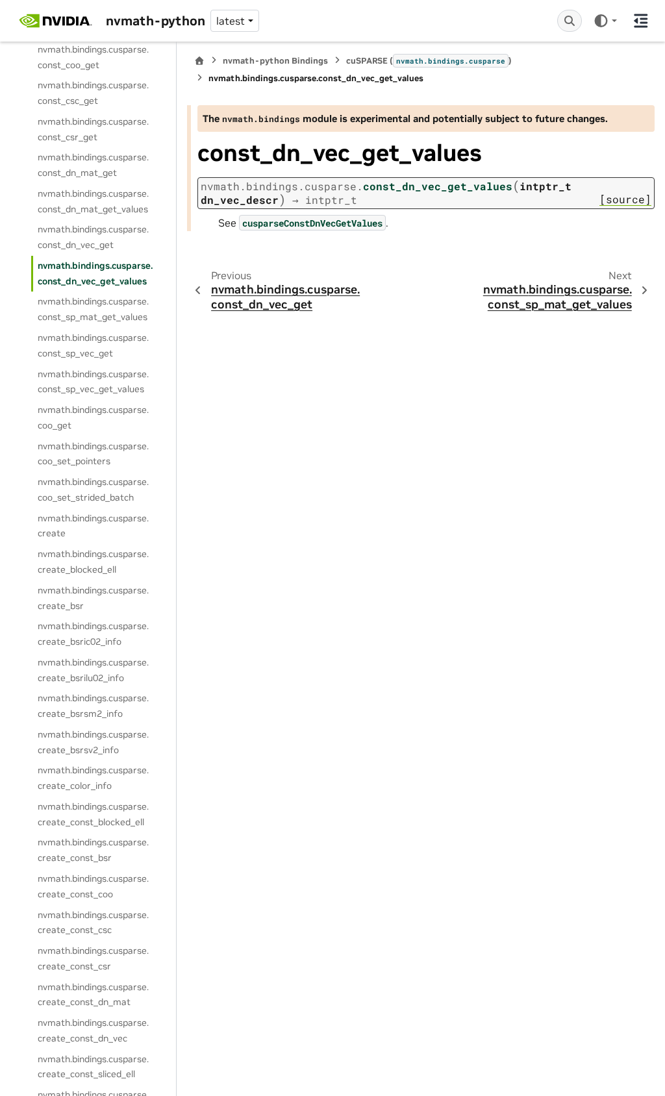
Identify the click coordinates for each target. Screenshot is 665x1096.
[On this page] (641, 21)
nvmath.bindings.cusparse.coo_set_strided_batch (93, 489)
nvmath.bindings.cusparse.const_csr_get (93, 129)
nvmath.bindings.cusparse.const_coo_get (93, 57)
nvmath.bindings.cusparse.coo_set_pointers (93, 453)
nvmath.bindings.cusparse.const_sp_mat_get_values (93, 309)
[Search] (569, 21)
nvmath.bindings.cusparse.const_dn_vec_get (93, 237)
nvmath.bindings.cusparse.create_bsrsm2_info (93, 705)
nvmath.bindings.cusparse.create (93, 526)
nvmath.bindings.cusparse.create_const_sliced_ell (93, 1066)
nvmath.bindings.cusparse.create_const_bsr (93, 850)
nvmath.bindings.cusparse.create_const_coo (93, 886)
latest (230, 20)
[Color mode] (605, 21)
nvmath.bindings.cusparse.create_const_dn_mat (93, 994)
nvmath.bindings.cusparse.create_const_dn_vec (93, 1030)
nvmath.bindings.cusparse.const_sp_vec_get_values (93, 381)
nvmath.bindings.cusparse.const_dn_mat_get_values (93, 201)
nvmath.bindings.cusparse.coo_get (93, 417)
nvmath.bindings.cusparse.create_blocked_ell (93, 561)
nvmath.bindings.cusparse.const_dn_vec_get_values (95, 273)
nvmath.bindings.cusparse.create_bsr (93, 598)
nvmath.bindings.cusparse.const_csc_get (93, 92)
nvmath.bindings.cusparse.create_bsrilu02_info (93, 670)
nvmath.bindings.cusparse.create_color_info (93, 777)
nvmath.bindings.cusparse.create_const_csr (93, 958)
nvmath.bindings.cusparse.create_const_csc (93, 922)
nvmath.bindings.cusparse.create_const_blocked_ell (93, 814)
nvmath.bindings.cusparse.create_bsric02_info (93, 633)
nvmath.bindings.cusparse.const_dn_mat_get (93, 165)
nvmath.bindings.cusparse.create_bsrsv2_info (93, 742)
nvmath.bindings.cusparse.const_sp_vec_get (93, 345)
